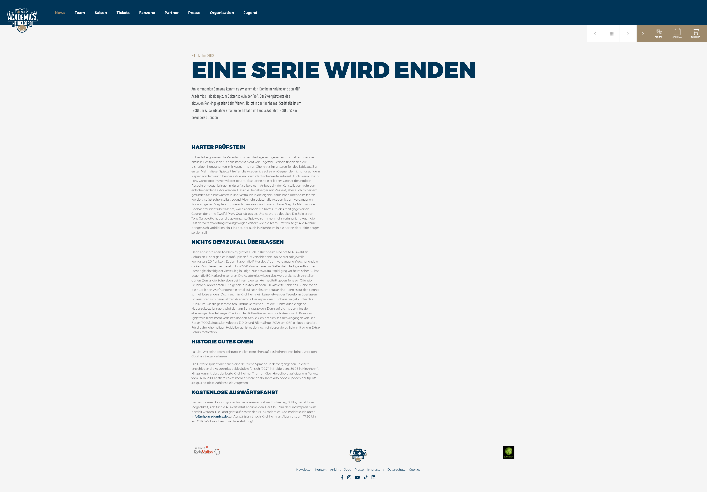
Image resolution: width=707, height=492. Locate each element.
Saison (101, 12)
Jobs (347, 469)
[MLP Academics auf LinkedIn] (373, 478)
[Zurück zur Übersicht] (611, 33)
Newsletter (304, 469)
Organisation (222, 12)
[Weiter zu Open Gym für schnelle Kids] (628, 33)
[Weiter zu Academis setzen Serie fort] (595, 33)
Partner (172, 12)
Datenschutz (396, 469)
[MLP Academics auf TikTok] (365, 478)
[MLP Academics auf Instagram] (349, 478)
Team (80, 12)
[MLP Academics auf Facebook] (342, 478)
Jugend (250, 12)
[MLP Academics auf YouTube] (357, 478)
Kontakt (320, 469)
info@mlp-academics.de (209, 416)
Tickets (123, 12)
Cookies (414, 469)
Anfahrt (335, 469)
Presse (194, 12)
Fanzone (147, 12)
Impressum (375, 469)
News (60, 12)
